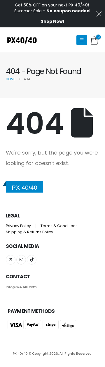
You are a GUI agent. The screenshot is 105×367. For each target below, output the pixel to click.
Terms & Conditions (59, 225)
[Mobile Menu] (81, 40)
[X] (10, 260)
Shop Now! (52, 21)
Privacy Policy (18, 225)
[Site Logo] (22, 40)
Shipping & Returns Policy (29, 231)
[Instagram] (21, 260)
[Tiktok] (31, 260)
